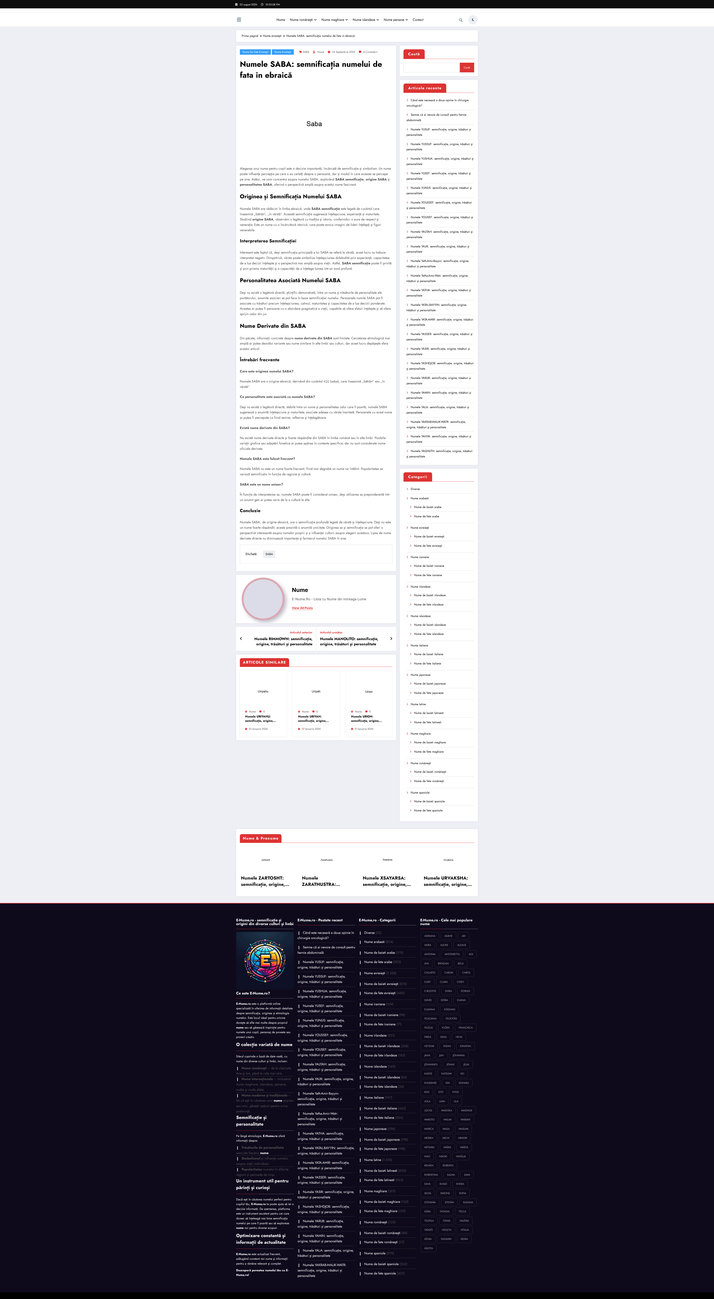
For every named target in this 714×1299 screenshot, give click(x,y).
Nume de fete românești (429, 781)
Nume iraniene (420, 557)
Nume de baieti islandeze (430, 625)
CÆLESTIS (430, 991)
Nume (280, 19)
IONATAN (465, 1046)
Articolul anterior (301, 632)
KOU (426, 1092)
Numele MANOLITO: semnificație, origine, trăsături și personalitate (349, 641)
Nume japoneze (420, 675)
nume (320, 52)
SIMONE (445, 1193)
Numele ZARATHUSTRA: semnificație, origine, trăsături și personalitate (324, 881)
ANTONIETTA (452, 954)
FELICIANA (430, 1018)
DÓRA (444, 1000)
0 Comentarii (370, 52)
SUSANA (468, 1202)
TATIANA (445, 1211)
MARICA (429, 1129)
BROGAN (443, 963)
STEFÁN (449, 1202)
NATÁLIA (461, 1156)
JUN (441, 1055)
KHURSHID (430, 1083)
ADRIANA (429, 936)
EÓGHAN (449, 1009)
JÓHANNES (431, 1064)
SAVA (427, 1184)
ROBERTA (448, 1165)
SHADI (443, 1184)
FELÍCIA (428, 1027)
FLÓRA (446, 1027)
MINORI (462, 1138)
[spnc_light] (473, 19)
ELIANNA (429, 1009)
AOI (471, 954)
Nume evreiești (282, 52)
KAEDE (428, 1073)
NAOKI (443, 1156)
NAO (427, 1156)
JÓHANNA (459, 1055)
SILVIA (427, 1193)
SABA (306, 52)
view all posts (302, 608)
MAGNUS (466, 1110)
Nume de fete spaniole (428, 810)
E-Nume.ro (243, 1004)
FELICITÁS (451, 1018)
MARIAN (465, 1119)
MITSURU (429, 1147)
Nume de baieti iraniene (429, 566)
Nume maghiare (332, 19)
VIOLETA (446, 1230)
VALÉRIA (464, 1221)
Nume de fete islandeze (429, 634)
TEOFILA (429, 1221)
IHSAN (447, 1046)
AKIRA (427, 945)
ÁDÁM (464, 1239)
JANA (427, 1055)
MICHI (445, 1138)
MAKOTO (429, 1119)
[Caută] (461, 20)
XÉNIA (428, 1239)
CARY (427, 982)
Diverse (415, 489)
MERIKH (428, 1138)
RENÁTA (429, 1165)
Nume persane (394, 19)
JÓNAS (450, 1064)
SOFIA (462, 1193)
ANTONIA (429, 954)
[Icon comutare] (239, 20)
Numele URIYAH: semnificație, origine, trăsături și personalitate (312, 719)
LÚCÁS (428, 1110)
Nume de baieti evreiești (429, 536)
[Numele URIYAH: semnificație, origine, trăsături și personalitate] (316, 690)
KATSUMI (446, 1073)
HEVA (459, 1037)
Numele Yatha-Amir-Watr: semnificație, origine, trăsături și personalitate (320, 1119)
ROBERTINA (431, 1175)
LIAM (442, 1101)
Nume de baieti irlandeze (430, 595)
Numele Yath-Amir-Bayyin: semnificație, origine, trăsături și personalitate (320, 1099)
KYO (440, 1092)
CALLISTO (429, 972)
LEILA (427, 1101)
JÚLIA (466, 1064)
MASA (446, 1129)
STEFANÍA (430, 1202)
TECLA (462, 1211)
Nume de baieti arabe (427, 507)
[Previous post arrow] (241, 639)
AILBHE (448, 936)
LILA (456, 1101)
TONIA (446, 1221)
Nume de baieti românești (430, 772)
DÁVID (428, 1000)
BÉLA (461, 963)
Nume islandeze (364, 19)
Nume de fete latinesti (427, 722)
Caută (414, 54)
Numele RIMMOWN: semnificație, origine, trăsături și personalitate (283, 641)
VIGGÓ (428, 1230)
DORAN (465, 991)
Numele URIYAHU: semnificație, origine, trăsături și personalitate (259, 719)
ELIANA (461, 1000)
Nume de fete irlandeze (428, 604)
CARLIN (448, 972)
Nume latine (418, 704)
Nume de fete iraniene (428, 575)
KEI (462, 1073)
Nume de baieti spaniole (429, 801)
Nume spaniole (420, 792)
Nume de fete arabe (426, 516)
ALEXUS (461, 945)
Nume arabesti (420, 498)
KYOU (455, 1092)
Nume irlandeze (420, 586)
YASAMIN (446, 1239)
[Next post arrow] (391, 639)
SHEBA (460, 1184)
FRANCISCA (466, 1027)
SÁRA (427, 1211)
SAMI (467, 1175)
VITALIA (465, 1230)
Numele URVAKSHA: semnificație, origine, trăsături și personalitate (446, 881)
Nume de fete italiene (427, 663)
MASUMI (463, 1129)
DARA (448, 991)
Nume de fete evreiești (255, 52)
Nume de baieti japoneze (430, 683)
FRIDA (427, 1037)
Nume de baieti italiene (428, 654)
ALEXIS (444, 945)
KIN (448, 1083)
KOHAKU (464, 1083)
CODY (460, 982)
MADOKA (446, 1110)
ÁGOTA (428, 1248)
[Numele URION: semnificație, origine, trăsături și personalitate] (369, 690)
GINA (443, 1037)
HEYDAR (429, 1046)
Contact (418, 19)
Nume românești (301, 19)
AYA (426, 963)
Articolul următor (331, 632)
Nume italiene (419, 645)
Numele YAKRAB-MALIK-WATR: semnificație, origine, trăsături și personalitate (322, 1270)
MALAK (448, 1119)
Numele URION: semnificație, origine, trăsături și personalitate (365, 719)
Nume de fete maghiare (429, 751)
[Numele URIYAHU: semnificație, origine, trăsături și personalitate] (263, 690)
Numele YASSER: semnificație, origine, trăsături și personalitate (321, 1180)
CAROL (466, 972)
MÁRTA (464, 1147)
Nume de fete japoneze (428, 693)
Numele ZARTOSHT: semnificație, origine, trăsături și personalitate (263, 881)
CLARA (444, 982)
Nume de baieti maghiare (430, 742)
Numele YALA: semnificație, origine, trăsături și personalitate (326, 1253)
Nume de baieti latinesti (429, 713)
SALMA (451, 1175)
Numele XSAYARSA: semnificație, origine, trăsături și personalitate (385, 881)
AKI (463, 936)
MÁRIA (447, 1147)
